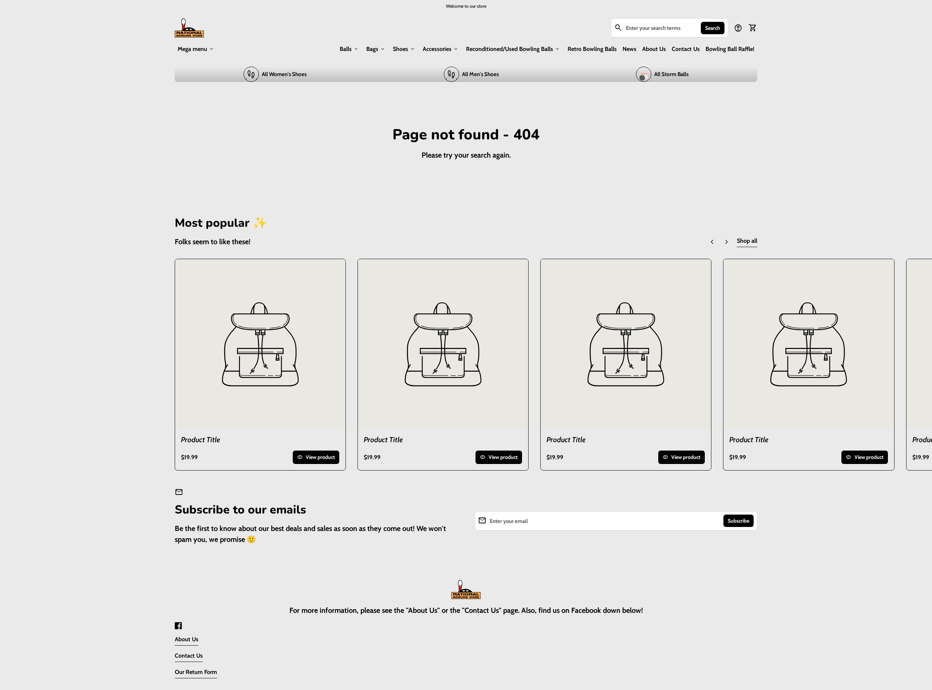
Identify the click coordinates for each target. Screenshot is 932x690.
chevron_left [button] (712, 242)
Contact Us (686, 48)
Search (712, 28)
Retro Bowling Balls (592, 48)
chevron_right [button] (726, 242)
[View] (260, 344)
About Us (654, 48)
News (629, 48)
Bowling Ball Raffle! (730, 48)
